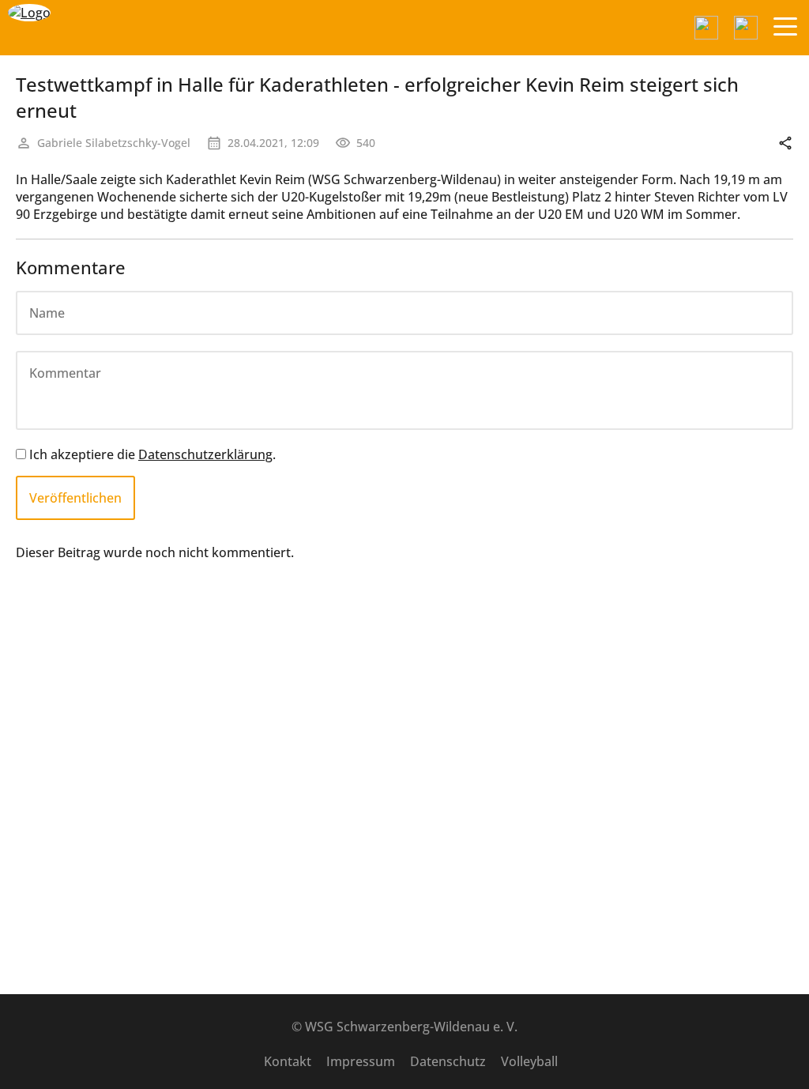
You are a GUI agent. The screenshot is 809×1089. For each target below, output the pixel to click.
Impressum (360, 1061)
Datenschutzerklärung (205, 454)
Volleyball (529, 1061)
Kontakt (287, 1061)
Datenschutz (448, 1061)
